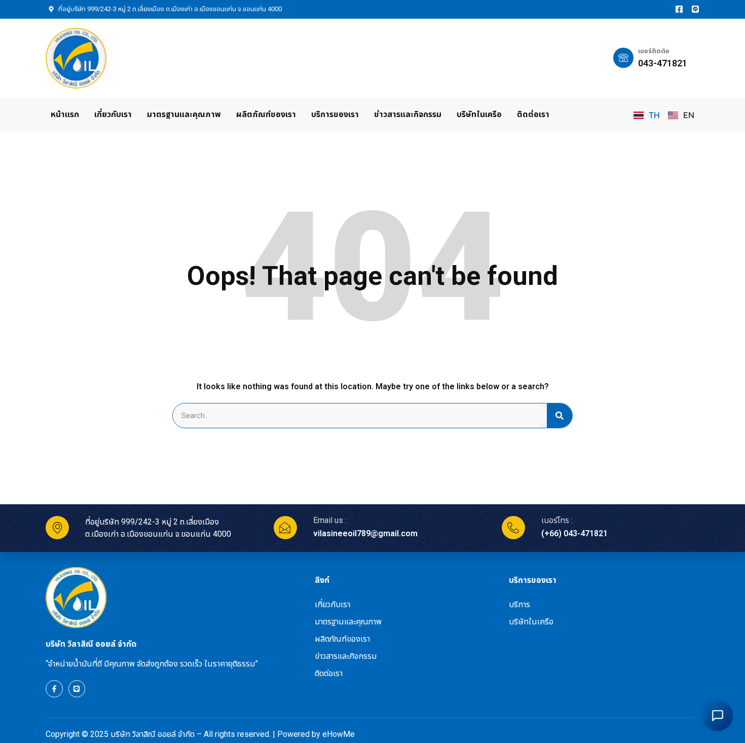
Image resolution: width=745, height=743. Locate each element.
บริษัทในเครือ (479, 114)
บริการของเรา (335, 114)
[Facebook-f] (54, 688)
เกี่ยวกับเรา (113, 114)
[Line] (695, 9)
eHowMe (338, 734)
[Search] (559, 415)
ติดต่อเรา (533, 114)
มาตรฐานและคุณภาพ (184, 114)
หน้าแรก (65, 114)
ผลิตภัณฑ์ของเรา (266, 114)
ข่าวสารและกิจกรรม (407, 114)
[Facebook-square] (679, 9)
